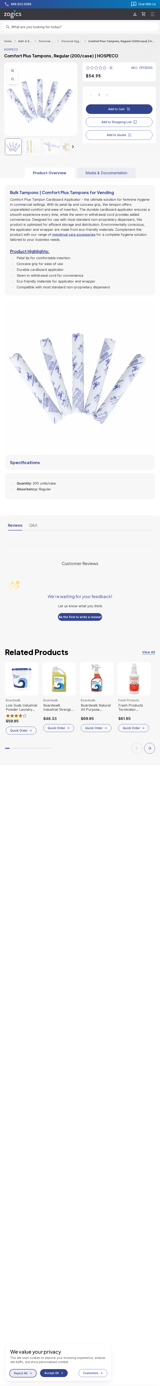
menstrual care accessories (73, 234)
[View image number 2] (32, 146)
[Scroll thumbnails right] (69, 147)
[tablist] (80, 173)
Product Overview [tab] (49, 173)
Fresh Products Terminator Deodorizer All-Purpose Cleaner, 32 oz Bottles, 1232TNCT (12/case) (132, 707)
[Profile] (135, 14)
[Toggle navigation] (152, 14)
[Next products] (149, 748)
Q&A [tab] (33, 525)
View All (148, 652)
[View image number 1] (13, 146)
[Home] (12, 14)
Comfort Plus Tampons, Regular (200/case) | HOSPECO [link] (122, 41)
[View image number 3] (51, 146)
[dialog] (58, 1362)
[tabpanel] (80, 338)
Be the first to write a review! (80, 617)
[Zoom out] (12, 79)
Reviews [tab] (15, 525)
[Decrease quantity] (91, 95)
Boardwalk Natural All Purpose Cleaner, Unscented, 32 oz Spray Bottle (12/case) (96, 707)
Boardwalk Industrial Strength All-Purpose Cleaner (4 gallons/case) (58, 707)
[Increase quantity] (107, 95)
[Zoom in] (12, 70)
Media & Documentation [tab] (106, 173)
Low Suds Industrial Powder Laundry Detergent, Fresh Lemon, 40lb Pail (21, 707)
